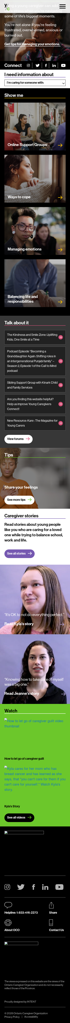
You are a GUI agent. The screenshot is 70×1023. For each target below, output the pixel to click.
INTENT (31, 1001)
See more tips (16, 500)
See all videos (16, 817)
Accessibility (31, 1016)
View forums (15, 439)
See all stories (16, 553)
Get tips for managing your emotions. (32, 44)
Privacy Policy (12, 1016)
